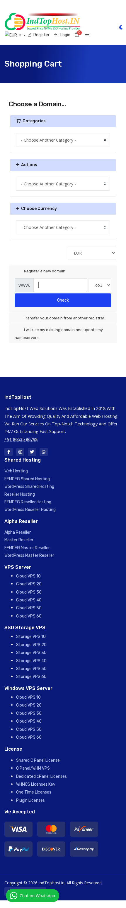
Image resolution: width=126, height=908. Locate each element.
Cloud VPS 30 (29, 592)
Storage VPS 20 (31, 644)
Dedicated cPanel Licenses (41, 776)
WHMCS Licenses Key (35, 784)
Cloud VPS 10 (28, 576)
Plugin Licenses (30, 800)
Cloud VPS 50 (29, 608)
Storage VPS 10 (31, 636)
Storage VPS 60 (31, 676)
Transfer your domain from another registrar (64, 318)
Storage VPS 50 (31, 668)
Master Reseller (18, 540)
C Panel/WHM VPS (33, 768)
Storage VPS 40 (31, 660)
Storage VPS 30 (31, 652)
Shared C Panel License (38, 760)
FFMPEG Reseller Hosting (27, 502)
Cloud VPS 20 (29, 584)
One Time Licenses (33, 792)
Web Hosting (16, 471)
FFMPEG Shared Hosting (27, 478)
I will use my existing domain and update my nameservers (59, 334)
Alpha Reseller (17, 532)
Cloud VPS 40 (29, 600)
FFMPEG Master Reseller (27, 547)
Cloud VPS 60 (29, 616)
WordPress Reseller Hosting (30, 509)
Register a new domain (44, 271)
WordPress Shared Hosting (29, 486)
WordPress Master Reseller (29, 555)
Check (63, 300)
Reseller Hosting (19, 494)
